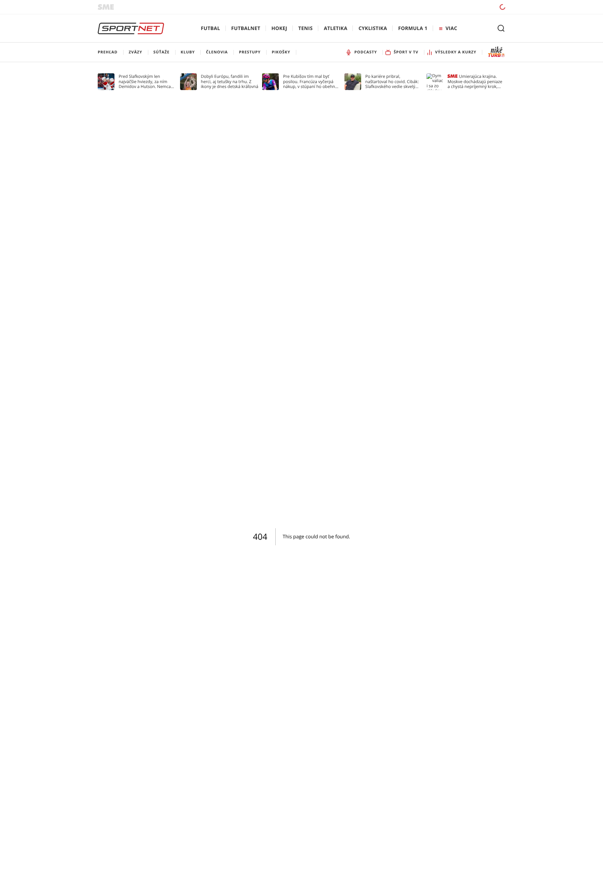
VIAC (451, 28)
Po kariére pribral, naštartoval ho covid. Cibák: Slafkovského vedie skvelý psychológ (392, 81)
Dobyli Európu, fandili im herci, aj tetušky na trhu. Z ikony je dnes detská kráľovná (230, 81)
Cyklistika (372, 28)
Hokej (279, 28)
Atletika (335, 28)
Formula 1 (412, 28)
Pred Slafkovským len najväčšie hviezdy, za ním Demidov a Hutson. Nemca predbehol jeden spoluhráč (145, 81)
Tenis (305, 28)
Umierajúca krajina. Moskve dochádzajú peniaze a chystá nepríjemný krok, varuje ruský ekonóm (474, 81)
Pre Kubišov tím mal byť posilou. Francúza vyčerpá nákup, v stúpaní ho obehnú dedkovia (310, 81)
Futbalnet (245, 28)
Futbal (210, 28)
